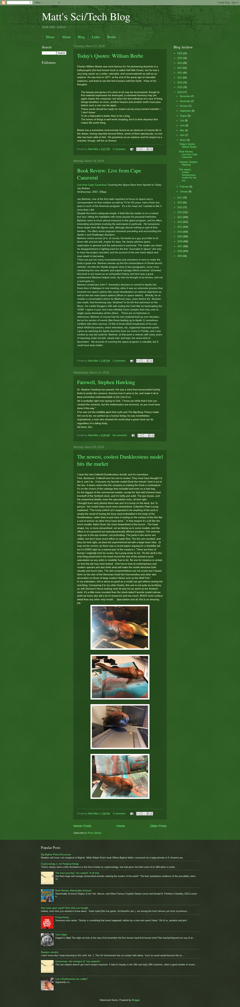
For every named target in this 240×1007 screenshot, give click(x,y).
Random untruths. (50, 952)
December (185, 96)
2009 (180, 236)
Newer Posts (82, 826)
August (184, 115)
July (182, 120)
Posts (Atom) (94, 833)
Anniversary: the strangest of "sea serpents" (77, 961)
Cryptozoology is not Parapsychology (60, 864)
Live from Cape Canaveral (91, 185)
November (185, 101)
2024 (180, 63)
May (182, 130)
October (184, 106)
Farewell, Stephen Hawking (106, 381)
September (186, 111)
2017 (180, 197)
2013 (180, 217)
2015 (180, 207)
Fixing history (62, 917)
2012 (180, 222)
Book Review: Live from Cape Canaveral (188, 154)
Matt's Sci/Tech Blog (86, 16)
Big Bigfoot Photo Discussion (56, 854)
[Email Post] (131, 149)
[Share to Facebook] (148, 149)
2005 (180, 256)
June (183, 125)
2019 (180, 87)
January (184, 191)
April (182, 135)
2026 (180, 53)
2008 (180, 241)
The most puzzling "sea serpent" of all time (77, 873)
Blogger (136, 1000)
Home (50, 36)
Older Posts (158, 826)
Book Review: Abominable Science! (73, 890)
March (183, 140)
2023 (180, 68)
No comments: (120, 435)
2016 (180, 202)
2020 (180, 82)
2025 (180, 58)
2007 (180, 246)
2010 (180, 231)
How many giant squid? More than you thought (64, 908)
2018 (180, 92)
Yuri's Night (61, 934)
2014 (180, 212)
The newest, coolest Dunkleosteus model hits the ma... (187, 175)
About (66, 36)
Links (96, 36)
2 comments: (120, 149)
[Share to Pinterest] (151, 149)
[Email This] (138, 149)
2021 (180, 77)
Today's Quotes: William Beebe (110, 55)
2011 (180, 227)
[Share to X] (144, 149)
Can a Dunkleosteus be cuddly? (71, 979)
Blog (81, 36)
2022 (180, 72)
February (185, 186)
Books (111, 36)
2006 (180, 251)
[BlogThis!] (141, 149)
